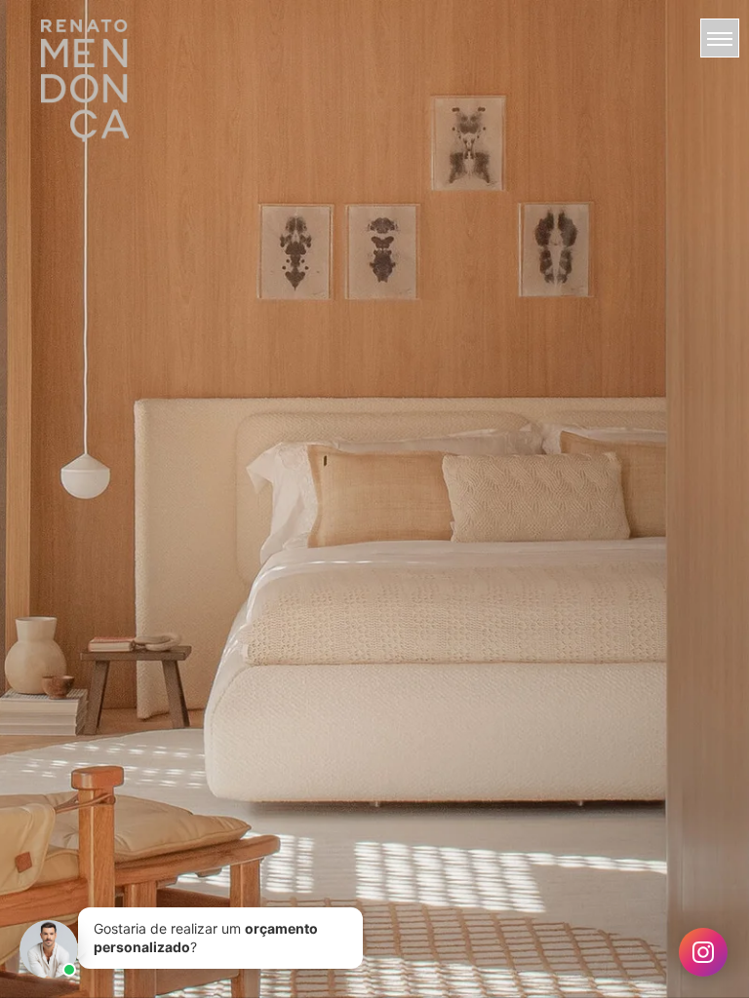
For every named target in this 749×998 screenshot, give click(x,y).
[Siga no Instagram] (703, 952)
